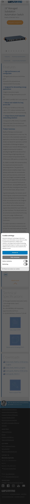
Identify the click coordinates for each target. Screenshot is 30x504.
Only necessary (15, 257)
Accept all (15, 252)
